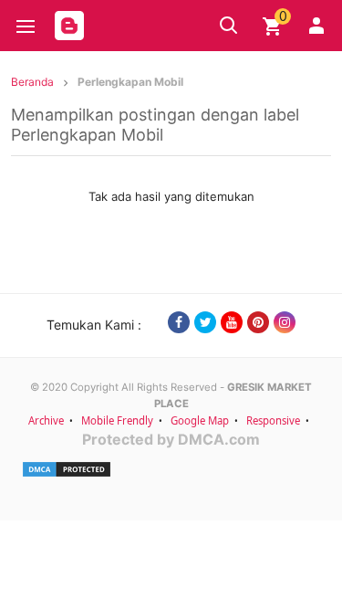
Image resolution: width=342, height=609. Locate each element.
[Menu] (25, 26)
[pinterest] (258, 322)
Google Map (200, 420)
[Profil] (316, 25)
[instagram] (284, 322)
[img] (273, 26)
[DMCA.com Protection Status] (171, 469)
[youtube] (232, 322)
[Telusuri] (229, 25)
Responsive (273, 420)
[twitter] (205, 322)
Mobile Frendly (117, 420)
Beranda (32, 82)
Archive (46, 420)
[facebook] (179, 322)
